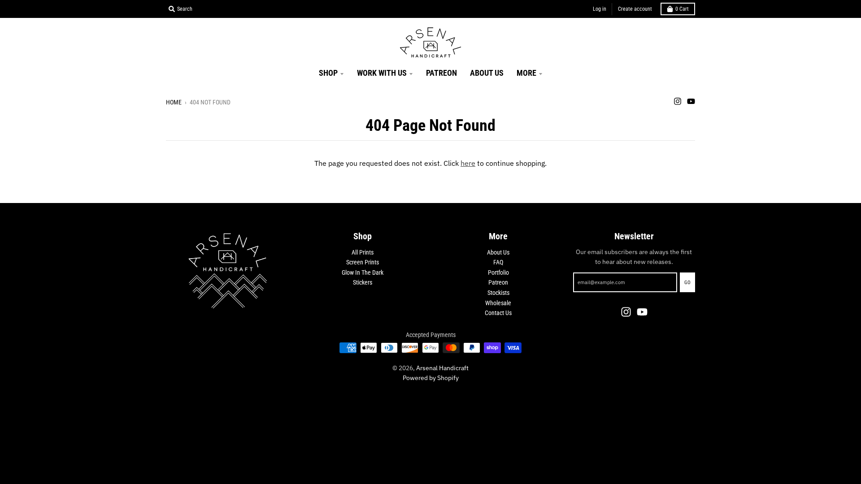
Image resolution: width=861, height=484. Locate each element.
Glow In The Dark (362, 272)
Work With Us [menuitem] (382, 73)
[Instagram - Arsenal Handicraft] (678, 101)
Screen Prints (362, 262)
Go (687, 282)
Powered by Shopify (431, 378)
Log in (599, 9)
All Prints (363, 252)
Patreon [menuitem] (441, 73)
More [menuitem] (526, 73)
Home (174, 102)
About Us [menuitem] (487, 73)
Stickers (362, 282)
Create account (635, 9)
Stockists (498, 292)
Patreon (498, 282)
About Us (498, 252)
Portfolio (498, 272)
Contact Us (498, 312)
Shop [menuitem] (328, 73)
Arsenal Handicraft (442, 368)
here (468, 163)
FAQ (498, 262)
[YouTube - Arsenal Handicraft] (691, 101)
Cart (682, 9)
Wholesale (498, 303)
